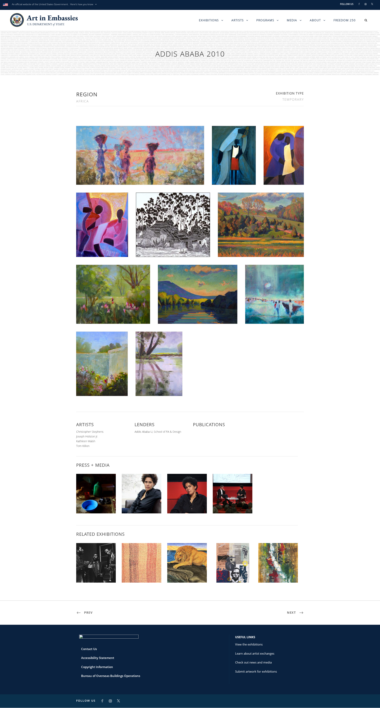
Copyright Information (97, 667)
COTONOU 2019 (278, 573)
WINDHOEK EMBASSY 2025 (187, 573)
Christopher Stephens (90, 432)
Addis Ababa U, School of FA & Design (158, 432)
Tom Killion (82, 446)
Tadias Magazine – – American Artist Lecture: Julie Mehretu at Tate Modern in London (141, 498)
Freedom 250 (344, 20)
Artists (237, 20)
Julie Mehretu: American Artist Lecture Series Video (187, 501)
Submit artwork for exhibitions (256, 671)
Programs (265, 20)
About (315, 20)
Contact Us (89, 649)
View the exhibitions (249, 644)
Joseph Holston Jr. (87, 436)
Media (292, 20)
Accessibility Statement (97, 658)
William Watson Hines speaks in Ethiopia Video (96, 501)
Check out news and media (253, 662)
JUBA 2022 (96, 573)
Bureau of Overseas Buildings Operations (110, 676)
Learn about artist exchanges (254, 653)
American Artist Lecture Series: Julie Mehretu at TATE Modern (232, 499)
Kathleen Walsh (85, 441)
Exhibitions (209, 20)
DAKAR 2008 (232, 573)
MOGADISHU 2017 (141, 573)
